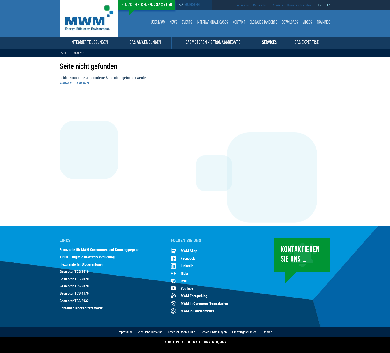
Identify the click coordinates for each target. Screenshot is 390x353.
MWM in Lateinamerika (198, 311)
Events (187, 22)
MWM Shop (189, 251)
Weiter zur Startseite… (76, 83)
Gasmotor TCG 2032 (74, 301)
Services (269, 42)
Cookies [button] (278, 5)
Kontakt (239, 22)
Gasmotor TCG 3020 (74, 286)
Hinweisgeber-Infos (299, 5)
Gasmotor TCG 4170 (74, 293)
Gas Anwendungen (145, 42)
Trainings (323, 22)
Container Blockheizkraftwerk (81, 308)
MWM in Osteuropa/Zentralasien (204, 303)
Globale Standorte (263, 22)
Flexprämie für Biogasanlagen (81, 264)
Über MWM (158, 22)
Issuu (184, 281)
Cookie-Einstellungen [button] (214, 332)
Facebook (188, 258)
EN (320, 5)
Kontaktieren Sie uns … (300, 254)
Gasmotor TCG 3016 (74, 271)
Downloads (290, 22)
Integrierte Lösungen (89, 42)
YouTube (187, 288)
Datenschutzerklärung (181, 332)
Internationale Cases (212, 22)
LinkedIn (187, 266)
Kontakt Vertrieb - (147, 5)
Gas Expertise (307, 42)
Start (64, 52)
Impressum (243, 5)
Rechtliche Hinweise (149, 332)
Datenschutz (261, 5)
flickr (184, 273)
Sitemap (267, 332)
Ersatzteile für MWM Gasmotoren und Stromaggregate (99, 250)
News (173, 22)
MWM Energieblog (194, 296)
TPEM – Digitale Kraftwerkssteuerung (87, 257)
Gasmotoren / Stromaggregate (212, 42)
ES (328, 5)
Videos (307, 22)
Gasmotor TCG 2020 (74, 279)
